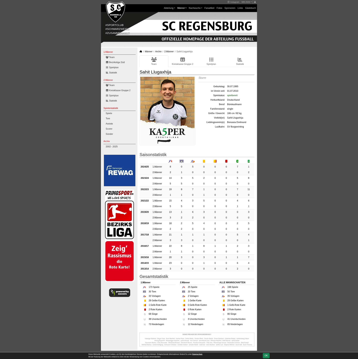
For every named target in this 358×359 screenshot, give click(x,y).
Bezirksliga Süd (117, 62)
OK (266, 355)
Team (112, 57)
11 (249, 189)
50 (228, 291)
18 (170, 223)
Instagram (234, 2)
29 (228, 300)
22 (170, 246)
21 (170, 234)
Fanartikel (209, 8)
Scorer (109, 129)
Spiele (109, 113)
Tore (108, 118)
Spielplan (114, 67)
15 (170, 200)
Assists (109, 123)
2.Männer (108, 80)
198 (229, 287)
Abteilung (168, 8)
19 (170, 189)
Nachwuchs (195, 8)
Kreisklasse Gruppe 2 (119, 90)
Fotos (219, 8)
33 (150, 296)
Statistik (113, 72)
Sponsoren (229, 8)
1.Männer (108, 52)
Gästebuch (250, 8)
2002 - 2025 (112, 146)
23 (170, 263)
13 (170, 212)
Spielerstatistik (110, 108)
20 (170, 257)
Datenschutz (197, 354)
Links (240, 8)
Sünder (109, 134)
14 (170, 178)
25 (189, 287)
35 (228, 296)
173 (150, 287)
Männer (181, 8)
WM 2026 (246, 2)
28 (150, 300)
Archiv (106, 141)
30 (150, 291)
